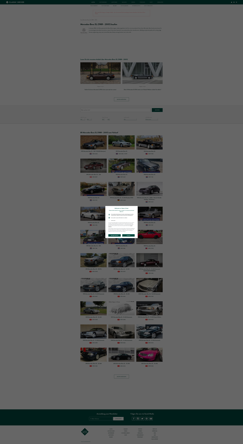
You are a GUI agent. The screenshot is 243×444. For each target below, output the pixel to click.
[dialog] (121, 222)
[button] (121, 220)
